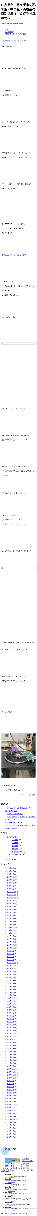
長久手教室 (9, 32)
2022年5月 (10, 1019)
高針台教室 (16, 854)
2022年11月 (11, 1001)
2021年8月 (10, 1045)
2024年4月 (10, 951)
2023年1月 (10, 995)
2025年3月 (10, 918)
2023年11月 (11, 965)
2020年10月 (11, 1075)
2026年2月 (10, 886)
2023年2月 (10, 992)
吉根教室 (15, 843)
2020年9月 (10, 1078)
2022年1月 (10, 1031)
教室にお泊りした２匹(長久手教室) (13, 255)
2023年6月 (10, 980)
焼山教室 (15, 846)
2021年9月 (10, 1042)
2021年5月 (10, 1054)
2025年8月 (10, 904)
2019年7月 (10, 1119)
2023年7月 (10, 977)
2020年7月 (10, 1084)
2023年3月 (10, 989)
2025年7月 (10, 906)
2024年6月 (10, 945)
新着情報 (10, 859)
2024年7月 (10, 942)
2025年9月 (10, 901)
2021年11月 (11, 1036)
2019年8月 (10, 1116)
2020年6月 (10, 1087)
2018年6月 (10, 1137)
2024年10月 (11, 933)
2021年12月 (11, 1033)
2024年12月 (11, 927)
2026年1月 (10, 889)
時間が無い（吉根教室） (15, 822)
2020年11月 (11, 1072)
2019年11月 (11, 1107)
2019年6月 (10, 1122)
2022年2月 (10, 1028)
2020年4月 (10, 1093)
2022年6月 (10, 1016)
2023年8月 (10, 974)
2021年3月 (10, 1060)
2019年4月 (10, 1128)
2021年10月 (11, 1039)
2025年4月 (10, 915)
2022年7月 (10, 1013)
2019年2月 (10, 1134)
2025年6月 (10, 909)
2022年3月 (10, 1025)
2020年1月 (10, 1101)
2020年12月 (11, 1069)
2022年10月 (11, 1004)
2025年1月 (10, 924)
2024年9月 (10, 936)
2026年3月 (10, 883)
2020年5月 (10, 1090)
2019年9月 (10, 1113)
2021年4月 (10, 1057)
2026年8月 (10, 868)
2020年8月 (10, 1081)
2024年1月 (10, 960)
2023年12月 (11, 963)
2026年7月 (10, 871)
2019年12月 (11, 1104)
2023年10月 (11, 968)
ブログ (9, 837)
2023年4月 (10, 986)
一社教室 (15, 840)
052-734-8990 (11, 1210)
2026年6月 (10, 874)
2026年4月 (10, 880)
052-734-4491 (11, 1191)
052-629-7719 (11, 1205)
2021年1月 (10, 1066)
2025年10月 (11, 898)
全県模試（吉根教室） (15, 814)
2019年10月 (11, 1110)
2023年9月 (10, 971)
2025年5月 (10, 912)
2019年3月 (10, 1131)
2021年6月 (10, 1051)
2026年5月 (10, 877)
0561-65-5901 (11, 1186)
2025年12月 (11, 892)
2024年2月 (10, 957)
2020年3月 (10, 1095)
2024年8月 (10, 939)
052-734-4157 (11, 1195)
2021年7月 (10, 1048)
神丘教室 (15, 849)
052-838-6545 (11, 1177)
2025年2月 (10, 921)
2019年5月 (10, 1125)
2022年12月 (11, 998)
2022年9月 (10, 1007)
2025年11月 (11, 895)
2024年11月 (11, 930)
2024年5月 (10, 948)
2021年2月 (10, 1063)
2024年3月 (10, 954)
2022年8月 (10, 1010)
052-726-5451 (11, 1182)
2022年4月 (10, 1022)
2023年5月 (10, 983)
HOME (7, 30)
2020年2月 (10, 1098)
